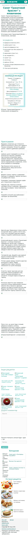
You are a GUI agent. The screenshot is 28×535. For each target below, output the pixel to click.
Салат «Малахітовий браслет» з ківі (20, 394)
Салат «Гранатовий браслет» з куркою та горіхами (7, 407)
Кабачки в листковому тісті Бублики (19, 501)
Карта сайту (5, 525)
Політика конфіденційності (9, 528)
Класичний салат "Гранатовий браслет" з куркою (20, 382)
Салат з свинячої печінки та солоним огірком (17, 468)
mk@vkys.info (5, 523)
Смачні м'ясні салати (16, 95)
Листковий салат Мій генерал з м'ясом (7, 381)
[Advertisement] (14, 127)
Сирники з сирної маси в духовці (19, 491)
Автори (12, 519)
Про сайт (4, 519)
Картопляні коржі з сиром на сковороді (18, 510)
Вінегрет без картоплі (15, 461)
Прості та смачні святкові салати (14, 94)
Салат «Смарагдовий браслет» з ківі (20, 406)
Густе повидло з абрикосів (18, 482)
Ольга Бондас (14, 89)
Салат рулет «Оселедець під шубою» (16, 455)
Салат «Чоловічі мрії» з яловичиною (7, 394)
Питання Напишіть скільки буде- (13, 438)
